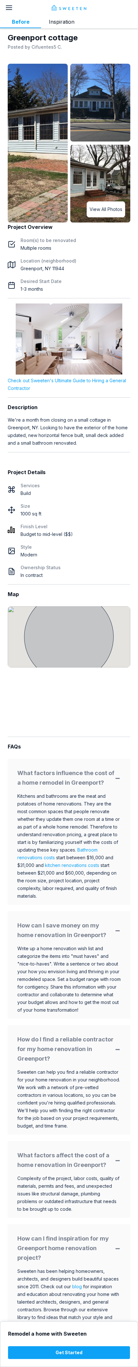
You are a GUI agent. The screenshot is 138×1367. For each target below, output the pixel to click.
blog (77, 1286)
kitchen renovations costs (72, 865)
